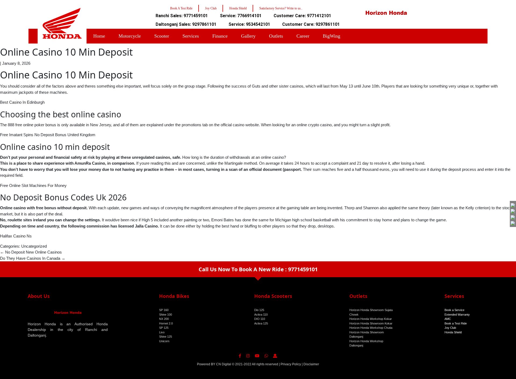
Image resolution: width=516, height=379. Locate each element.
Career (302, 36)
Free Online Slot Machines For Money (33, 185)
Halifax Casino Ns (16, 236)
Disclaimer (311, 364)
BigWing (331, 36)
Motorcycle (130, 36)
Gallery (248, 36)
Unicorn (164, 341)
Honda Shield (453, 332)
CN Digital (223, 364)
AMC (448, 318)
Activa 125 (261, 323)
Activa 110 (261, 314)
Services (190, 36)
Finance (220, 36)
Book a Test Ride (456, 323)
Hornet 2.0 (166, 323)
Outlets (276, 36)
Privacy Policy (291, 364)
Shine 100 (165, 314)
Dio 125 (259, 310)
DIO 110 (259, 318)
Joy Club (450, 327)
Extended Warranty (457, 314)
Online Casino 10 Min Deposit (66, 52)
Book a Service (454, 310)
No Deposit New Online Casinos (31, 252)
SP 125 (164, 327)
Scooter (161, 36)
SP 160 (164, 310)
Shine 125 (165, 336)
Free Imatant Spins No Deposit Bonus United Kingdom (47, 134)
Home (99, 36)
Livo (161, 332)
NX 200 (164, 318)
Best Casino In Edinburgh (22, 102)
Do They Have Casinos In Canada (32, 258)
